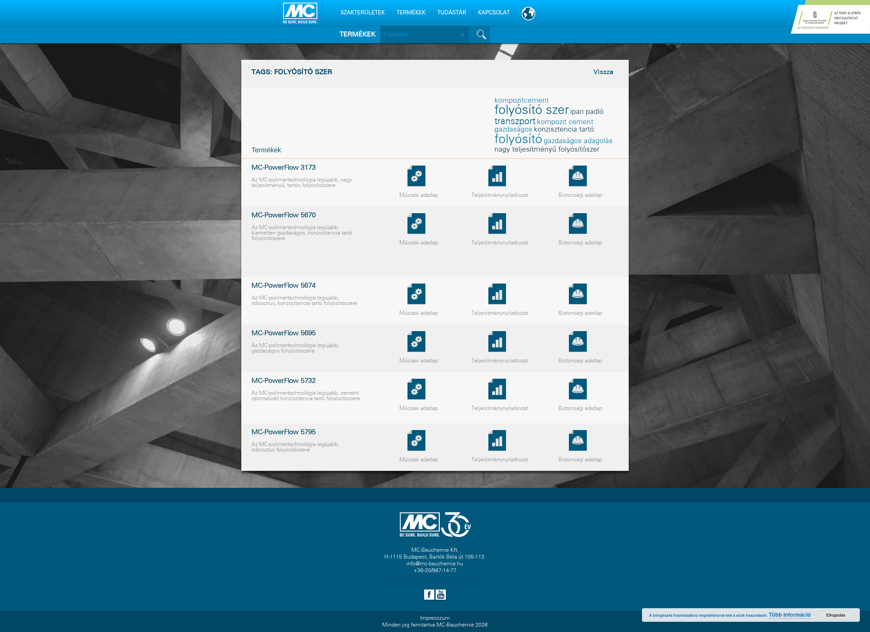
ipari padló (587, 112)
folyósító (518, 140)
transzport (515, 122)
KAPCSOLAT (494, 12)
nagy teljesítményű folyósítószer (546, 150)
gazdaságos (513, 129)
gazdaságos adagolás (578, 141)
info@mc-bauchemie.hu (434, 563)
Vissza (603, 72)
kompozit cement (565, 122)
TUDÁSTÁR (451, 12)
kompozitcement (521, 101)
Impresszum (435, 618)
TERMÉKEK (411, 12)
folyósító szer (531, 110)
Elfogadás (836, 615)
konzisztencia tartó (564, 129)
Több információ (790, 614)
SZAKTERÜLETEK (363, 12)
